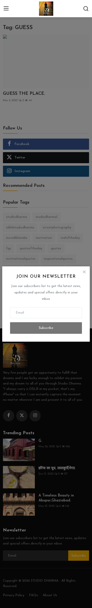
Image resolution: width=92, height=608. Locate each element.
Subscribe (46, 328)
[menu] (6, 8)
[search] (86, 8)
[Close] (84, 272)
